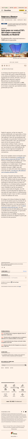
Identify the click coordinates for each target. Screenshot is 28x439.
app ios (14, 396)
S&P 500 (11, 7)
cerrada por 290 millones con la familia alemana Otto (13, 171)
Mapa (17, 427)
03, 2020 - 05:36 (14, 62)
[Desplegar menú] (2, 10)
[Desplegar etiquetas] (26, 277)
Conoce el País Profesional (14, 401)
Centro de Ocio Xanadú (5, 277)
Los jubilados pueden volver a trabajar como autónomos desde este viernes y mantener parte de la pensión (13, 355)
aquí (20, 286)
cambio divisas (14, 391)
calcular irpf (5, 387)
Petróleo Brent (21, 7)
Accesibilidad (13, 427)
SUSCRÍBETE (22, 10)
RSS (19, 427)
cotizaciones (5, 396)
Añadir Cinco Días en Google (8, 68)
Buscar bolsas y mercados (7, 361)
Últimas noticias (5, 331)
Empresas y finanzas (9, 17)
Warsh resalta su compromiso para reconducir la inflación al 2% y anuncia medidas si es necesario (13, 338)
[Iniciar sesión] (26, 10)
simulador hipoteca (14, 387)
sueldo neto (22, 387)
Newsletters (22, 427)
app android (22, 396)
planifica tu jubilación (6, 391)
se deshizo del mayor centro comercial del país (13, 158)
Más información (4, 283)
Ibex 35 (3, 7)
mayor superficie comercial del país (13, 206)
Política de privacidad (7, 427)
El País (25, 13)
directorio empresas (22, 391)
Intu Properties (14, 277)
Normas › (25, 271)
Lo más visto (4, 351)
